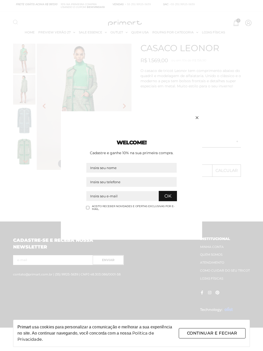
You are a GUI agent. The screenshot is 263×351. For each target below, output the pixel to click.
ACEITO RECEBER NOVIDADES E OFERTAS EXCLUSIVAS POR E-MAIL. (133, 208)
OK (168, 196)
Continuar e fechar (212, 333)
